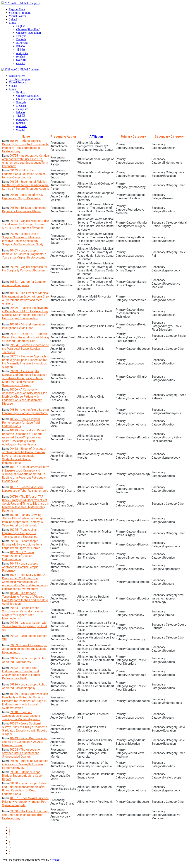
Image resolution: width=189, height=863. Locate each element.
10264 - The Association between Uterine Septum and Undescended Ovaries (21, 753)
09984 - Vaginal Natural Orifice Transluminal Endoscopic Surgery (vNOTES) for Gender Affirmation (25, 224)
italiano (20, 46)
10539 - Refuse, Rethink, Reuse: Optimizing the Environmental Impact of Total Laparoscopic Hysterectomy (25, 146)
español (20, 63)
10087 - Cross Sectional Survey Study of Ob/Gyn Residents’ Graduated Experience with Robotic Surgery (25, 729)
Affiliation (96, 136)
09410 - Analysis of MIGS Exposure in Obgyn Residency (22, 196)
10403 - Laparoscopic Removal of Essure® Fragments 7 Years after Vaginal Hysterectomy (24, 254)
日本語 (20, 49)
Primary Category (133, 136)
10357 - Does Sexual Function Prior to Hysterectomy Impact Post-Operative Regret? (25, 801)
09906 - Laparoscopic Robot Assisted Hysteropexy (24, 660)
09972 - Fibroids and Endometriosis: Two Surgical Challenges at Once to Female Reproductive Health (21, 673)
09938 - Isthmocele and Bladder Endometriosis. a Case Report (22, 775)
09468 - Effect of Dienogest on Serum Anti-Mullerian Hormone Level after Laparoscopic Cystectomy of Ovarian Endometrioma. (24, 456)
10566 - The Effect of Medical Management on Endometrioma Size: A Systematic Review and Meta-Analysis (25, 298)
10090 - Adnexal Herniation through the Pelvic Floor (23, 326)
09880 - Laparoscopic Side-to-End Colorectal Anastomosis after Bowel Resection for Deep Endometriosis (25, 789)
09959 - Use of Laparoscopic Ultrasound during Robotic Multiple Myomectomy (24, 649)
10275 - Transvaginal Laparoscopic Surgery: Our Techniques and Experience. (20, 533)
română (20, 56)
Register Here (17, 9)
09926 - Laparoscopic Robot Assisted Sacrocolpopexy (24, 686)
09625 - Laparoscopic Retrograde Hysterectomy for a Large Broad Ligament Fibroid (22, 544)
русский (21, 59)
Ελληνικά (22, 42)
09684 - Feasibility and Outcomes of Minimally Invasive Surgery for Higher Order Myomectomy (23, 613)
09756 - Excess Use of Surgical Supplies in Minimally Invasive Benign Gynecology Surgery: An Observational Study (22, 239)
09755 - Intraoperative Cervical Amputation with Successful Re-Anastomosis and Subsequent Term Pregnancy (25, 161)
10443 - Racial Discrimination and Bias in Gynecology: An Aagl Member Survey (24, 742)
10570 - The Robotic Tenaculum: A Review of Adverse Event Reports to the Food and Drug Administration (25, 598)
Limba (12, 22)
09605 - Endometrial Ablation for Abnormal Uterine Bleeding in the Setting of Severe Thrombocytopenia (25, 185)
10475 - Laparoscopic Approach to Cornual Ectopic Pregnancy (20, 567)
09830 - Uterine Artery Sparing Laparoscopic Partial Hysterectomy (25, 411)
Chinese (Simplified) (28, 29)
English (20, 26)
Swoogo (55, 859)
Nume (26, 136)
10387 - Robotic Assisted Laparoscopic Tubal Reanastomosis (25, 488)
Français (21, 36)
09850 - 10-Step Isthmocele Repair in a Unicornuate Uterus (24, 209)
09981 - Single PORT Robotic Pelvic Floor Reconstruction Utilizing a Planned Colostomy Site (25, 337)
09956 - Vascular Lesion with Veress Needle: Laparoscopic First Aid (24, 626)
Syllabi (13, 19)
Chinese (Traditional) (28, 32)
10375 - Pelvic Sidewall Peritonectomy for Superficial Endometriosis (21, 422)
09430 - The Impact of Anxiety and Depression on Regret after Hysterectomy (25, 815)
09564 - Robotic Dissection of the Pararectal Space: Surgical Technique (25, 348)
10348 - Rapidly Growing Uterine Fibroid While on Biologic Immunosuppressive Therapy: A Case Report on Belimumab (23, 520)
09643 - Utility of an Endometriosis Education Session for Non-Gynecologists (24, 174)
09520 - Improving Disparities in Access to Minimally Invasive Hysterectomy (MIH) (25, 764)
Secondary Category (169, 136)
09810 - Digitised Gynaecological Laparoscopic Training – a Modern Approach (21, 715)
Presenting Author (63, 136)
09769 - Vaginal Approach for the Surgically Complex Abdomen (24, 268)
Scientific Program (19, 12)
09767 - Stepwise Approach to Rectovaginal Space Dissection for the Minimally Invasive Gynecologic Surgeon (25, 362)
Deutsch (21, 39)
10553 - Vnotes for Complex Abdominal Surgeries (24, 283)
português (22, 53)
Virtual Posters (17, 16)
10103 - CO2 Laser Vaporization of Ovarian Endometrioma (18, 555)
